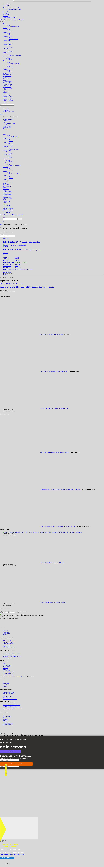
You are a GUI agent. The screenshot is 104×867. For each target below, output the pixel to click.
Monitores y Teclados (8, 119)
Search (4, 217)
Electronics (5, 48)
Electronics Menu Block (15, 55)
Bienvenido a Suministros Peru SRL (11, 8)
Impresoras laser (7, 87)
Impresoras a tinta (7, 99)
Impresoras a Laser (10, 123)
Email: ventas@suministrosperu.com (12, 9)
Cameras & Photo (7, 85)
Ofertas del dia (6, 120)
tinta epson (5, 238)
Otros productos (7, 102)
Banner (11, 30)
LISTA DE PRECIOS (8, 111)
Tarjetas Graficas (7, 82)
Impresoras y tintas (7, 36)
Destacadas (5, 108)
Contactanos (6, 110)
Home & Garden (7, 40)
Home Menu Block (13, 39)
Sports (4, 77)
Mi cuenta (5, 16)
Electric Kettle (6, 93)
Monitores (5, 52)
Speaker (5, 89)
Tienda (7, 13)
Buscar (19, 219)
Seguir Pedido (6, 14)
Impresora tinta (6, 91)
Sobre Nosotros (7, 127)
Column (8, 25)
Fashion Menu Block (14, 26)
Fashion (5, 28)
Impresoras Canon (7, 96)
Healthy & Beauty (7, 81)
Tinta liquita (6, 78)
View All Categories (8, 98)
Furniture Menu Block (14, 63)
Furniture (5, 65)
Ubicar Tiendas (6, 11)
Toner (4, 24)
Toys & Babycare (7, 74)
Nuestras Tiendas (7, 126)
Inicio (1, 224)
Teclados (5, 61)
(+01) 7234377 (10, 17)
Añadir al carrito (7, 274)
